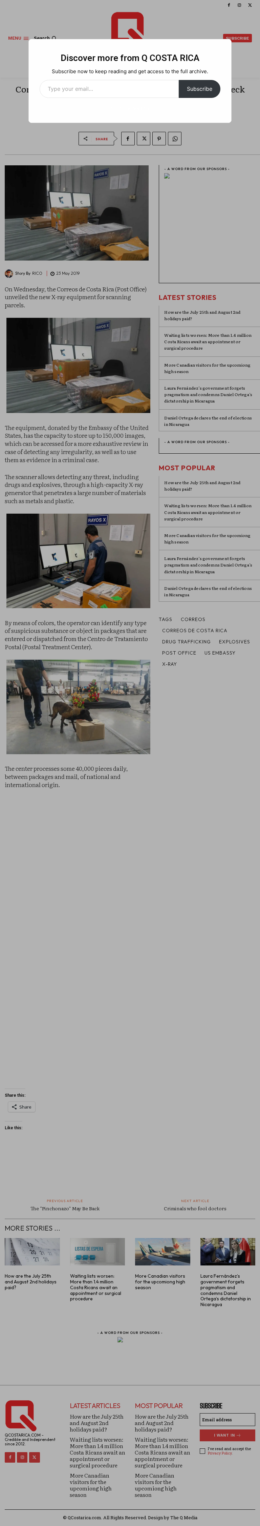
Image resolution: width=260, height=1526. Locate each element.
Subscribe (199, 88)
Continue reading (130, 108)
